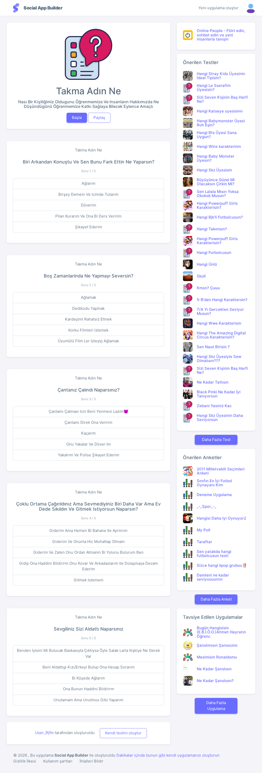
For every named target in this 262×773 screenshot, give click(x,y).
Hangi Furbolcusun (214, 252)
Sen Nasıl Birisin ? (213, 346)
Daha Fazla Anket (216, 599)
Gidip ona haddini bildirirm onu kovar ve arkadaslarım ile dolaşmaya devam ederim (88, 566)
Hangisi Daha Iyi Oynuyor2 (221, 518)
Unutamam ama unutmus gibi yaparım (88, 699)
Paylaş (99, 117)
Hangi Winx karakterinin (219, 146)
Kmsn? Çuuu (208, 287)
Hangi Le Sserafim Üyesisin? (214, 87)
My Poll (203, 530)
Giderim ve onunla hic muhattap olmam (88, 541)
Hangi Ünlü (207, 264)
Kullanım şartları (57, 761)
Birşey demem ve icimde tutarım (88, 194)
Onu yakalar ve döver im (88, 444)
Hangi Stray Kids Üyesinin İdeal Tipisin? (221, 75)
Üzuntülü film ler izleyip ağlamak (88, 340)
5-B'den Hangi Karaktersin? (222, 299)
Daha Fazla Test (216, 439)
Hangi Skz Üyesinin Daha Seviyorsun (220, 417)
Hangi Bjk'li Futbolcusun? (220, 217)
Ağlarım (88, 183)
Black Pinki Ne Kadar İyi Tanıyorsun (219, 394)
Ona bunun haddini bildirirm (88, 688)
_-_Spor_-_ (206, 506)
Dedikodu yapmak (88, 308)
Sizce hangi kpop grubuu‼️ (222, 565)
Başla (77, 117)
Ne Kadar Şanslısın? (215, 680)
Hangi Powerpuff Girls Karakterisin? (217, 205)
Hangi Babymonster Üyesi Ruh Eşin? (221, 123)
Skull (201, 276)
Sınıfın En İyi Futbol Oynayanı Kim (214, 483)
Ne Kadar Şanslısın (214, 668)
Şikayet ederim (88, 226)
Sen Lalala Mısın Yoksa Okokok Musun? (218, 193)
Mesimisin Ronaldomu (217, 657)
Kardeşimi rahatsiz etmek (88, 319)
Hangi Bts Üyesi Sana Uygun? (217, 134)
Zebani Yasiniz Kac (214, 405)
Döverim (88, 205)
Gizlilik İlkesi (24, 761)
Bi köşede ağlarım (88, 678)
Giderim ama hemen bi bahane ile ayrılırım (88, 530)
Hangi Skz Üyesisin (214, 170)
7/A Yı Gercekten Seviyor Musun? (220, 311)
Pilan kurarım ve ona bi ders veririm (88, 216)
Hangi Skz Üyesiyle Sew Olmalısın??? (219, 358)
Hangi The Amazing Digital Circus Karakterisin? (221, 335)
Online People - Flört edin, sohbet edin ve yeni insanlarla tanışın (221, 35)
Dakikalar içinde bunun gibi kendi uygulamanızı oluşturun (168, 755)
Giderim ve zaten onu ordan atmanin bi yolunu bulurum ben (88, 552)
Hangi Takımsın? (212, 228)
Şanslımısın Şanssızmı (217, 645)
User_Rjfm (44, 732)
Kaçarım (88, 433)
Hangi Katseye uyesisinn (220, 111)
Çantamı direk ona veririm (88, 422)
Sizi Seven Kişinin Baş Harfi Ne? (222, 99)
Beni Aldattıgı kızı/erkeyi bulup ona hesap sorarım (88, 667)
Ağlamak (88, 297)
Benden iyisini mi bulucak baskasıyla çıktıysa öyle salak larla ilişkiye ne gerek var (88, 653)
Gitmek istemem (88, 580)
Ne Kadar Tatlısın (212, 382)
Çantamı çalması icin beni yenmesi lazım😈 (88, 411)
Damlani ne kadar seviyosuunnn (213, 577)
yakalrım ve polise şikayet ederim (88, 454)
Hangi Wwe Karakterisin (219, 323)
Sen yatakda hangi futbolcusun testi (214, 553)
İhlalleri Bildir (91, 761)
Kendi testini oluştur (123, 732)
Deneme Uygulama (214, 494)
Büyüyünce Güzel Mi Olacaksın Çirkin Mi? (216, 182)
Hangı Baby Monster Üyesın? (215, 158)
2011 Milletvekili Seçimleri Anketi (221, 471)
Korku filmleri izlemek (88, 330)
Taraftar (204, 541)
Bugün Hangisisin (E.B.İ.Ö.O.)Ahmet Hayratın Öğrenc (221, 632)
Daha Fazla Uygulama (216, 705)
